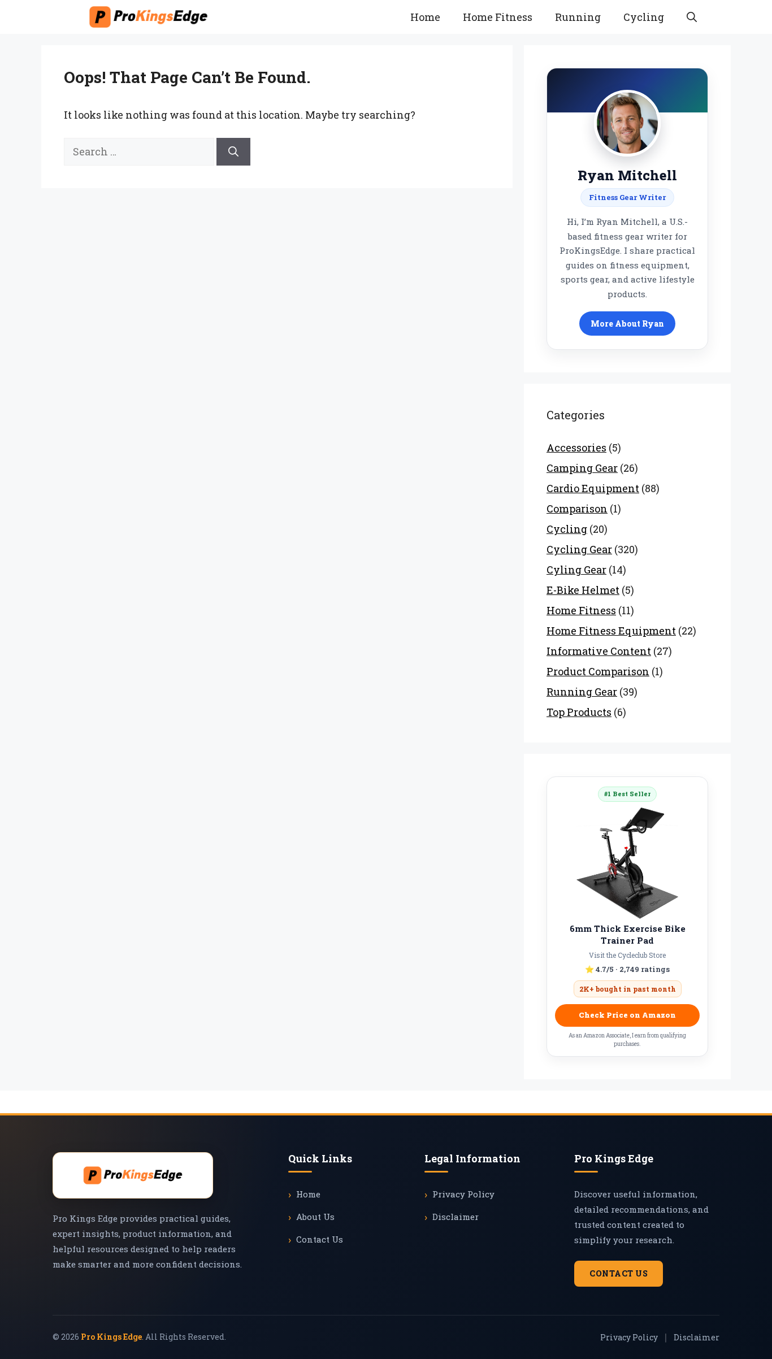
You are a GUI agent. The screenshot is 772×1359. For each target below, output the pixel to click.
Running (578, 17)
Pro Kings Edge (111, 1336)
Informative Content (599, 651)
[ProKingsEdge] (148, 17)
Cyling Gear (576, 569)
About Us (315, 1216)
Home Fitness (497, 17)
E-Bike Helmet (583, 590)
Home (425, 17)
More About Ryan (627, 323)
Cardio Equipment (593, 488)
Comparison (577, 508)
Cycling (643, 17)
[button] (691, 17)
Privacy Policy (463, 1194)
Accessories (576, 447)
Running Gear (582, 691)
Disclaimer (455, 1216)
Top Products (579, 712)
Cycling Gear (579, 549)
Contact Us (319, 1239)
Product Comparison (598, 671)
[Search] (233, 152)
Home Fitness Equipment (611, 630)
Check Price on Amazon (627, 1015)
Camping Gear (582, 468)
